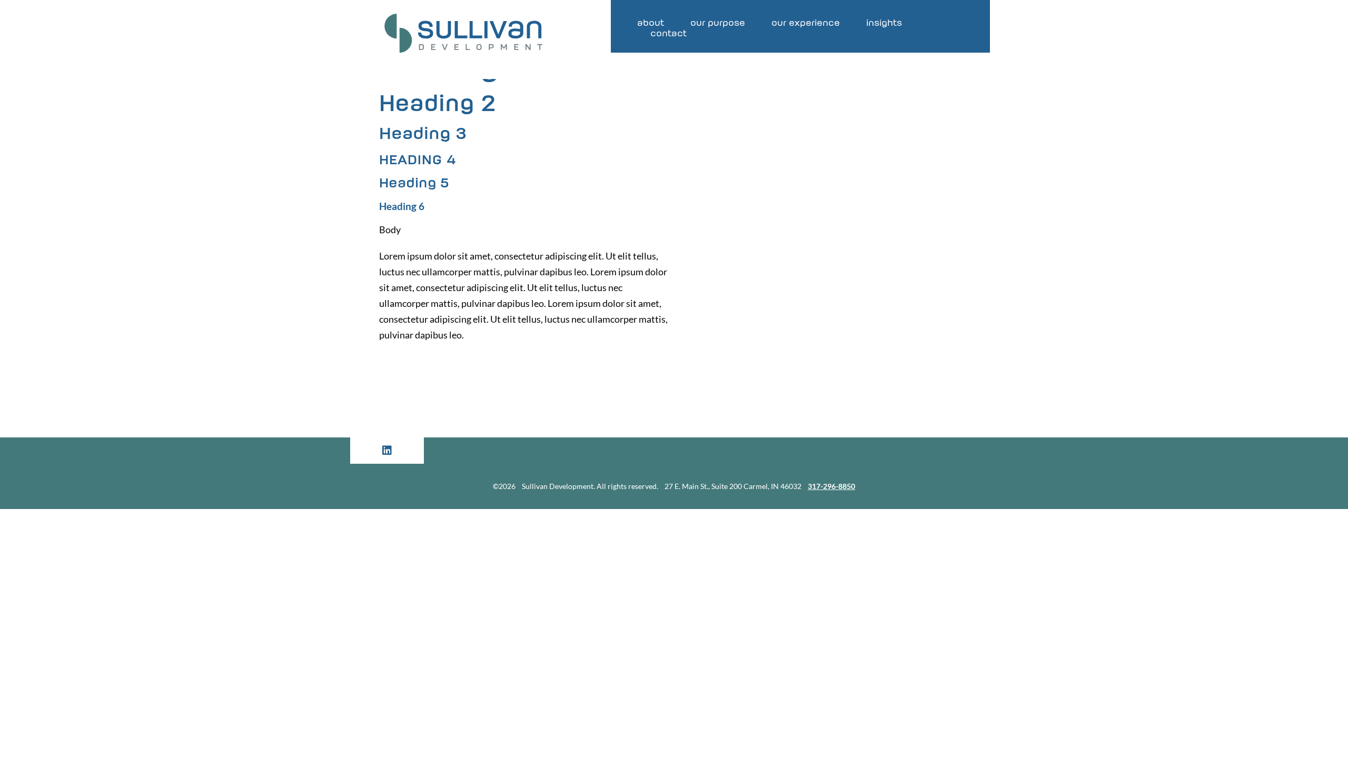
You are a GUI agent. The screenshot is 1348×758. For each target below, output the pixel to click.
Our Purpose (717, 23)
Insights (884, 23)
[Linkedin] (387, 450)
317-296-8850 (831, 486)
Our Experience (805, 23)
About (650, 23)
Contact (668, 34)
